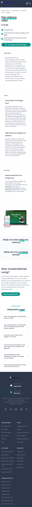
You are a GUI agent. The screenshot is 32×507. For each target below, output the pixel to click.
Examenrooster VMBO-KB (7, 461)
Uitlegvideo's (20, 451)
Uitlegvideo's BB (5, 494)
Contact (19, 429)
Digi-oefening (14, 10)
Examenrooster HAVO (6, 469)
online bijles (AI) (9, 189)
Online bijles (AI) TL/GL (7, 504)
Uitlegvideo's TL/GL (6, 488)
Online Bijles (20, 461)
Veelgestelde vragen (22, 426)
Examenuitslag (5, 455)
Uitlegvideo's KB (5, 491)
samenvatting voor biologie (12, 188)
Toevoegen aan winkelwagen (17, 45)
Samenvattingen (21, 455)
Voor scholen (4, 435)
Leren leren (20, 464)
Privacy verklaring (21, 435)
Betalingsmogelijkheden (23, 439)
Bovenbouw (23, 10)
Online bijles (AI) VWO (6, 500)
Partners (3, 439)
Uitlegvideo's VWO (6, 481)
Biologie (8, 12)
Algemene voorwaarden (23, 432)
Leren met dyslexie (6, 432)
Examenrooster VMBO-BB (7, 458)
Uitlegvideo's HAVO (6, 485)
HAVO (2, 12)
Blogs (2, 442)
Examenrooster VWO (6, 472)
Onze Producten (5, 10)
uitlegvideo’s (8, 186)
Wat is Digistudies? (6, 426)
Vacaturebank (20, 442)
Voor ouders (4, 429)
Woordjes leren (21, 467)
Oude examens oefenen (7, 451)
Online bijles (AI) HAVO (7, 497)
